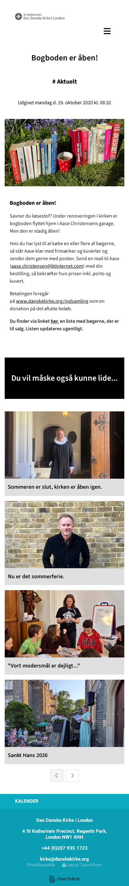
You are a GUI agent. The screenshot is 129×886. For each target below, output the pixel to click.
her (54, 321)
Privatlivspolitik (41, 864)
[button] (64, 31)
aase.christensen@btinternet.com (47, 266)
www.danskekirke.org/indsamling (52, 301)
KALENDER (27, 801)
